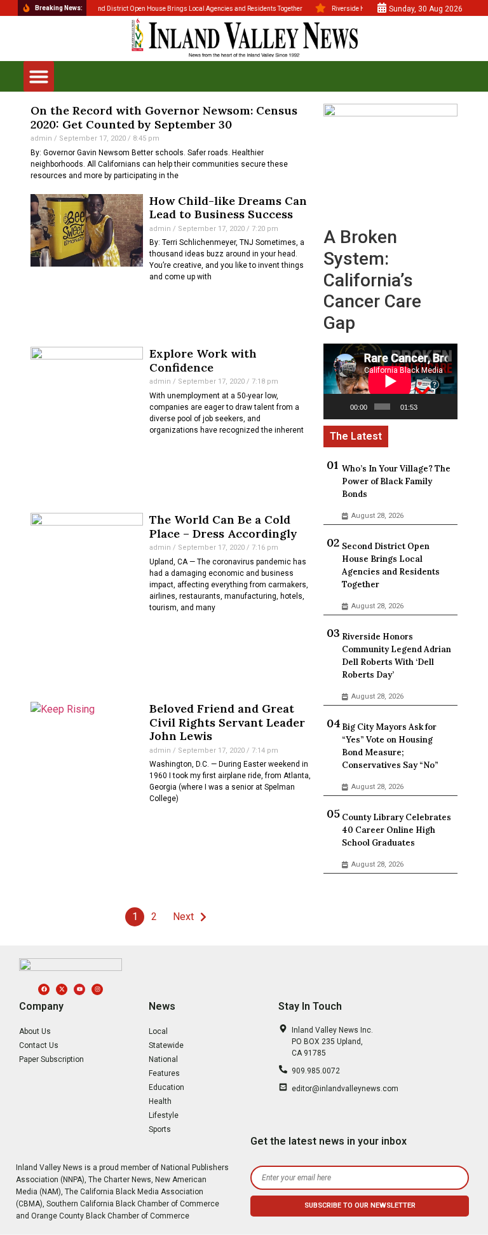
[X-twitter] (61, 989)
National (163, 1059)
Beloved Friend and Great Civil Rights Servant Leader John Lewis (227, 722)
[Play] (340, 406)
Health (160, 1101)
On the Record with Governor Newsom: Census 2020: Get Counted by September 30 (163, 117)
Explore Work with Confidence (203, 360)
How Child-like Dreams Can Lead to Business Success (228, 207)
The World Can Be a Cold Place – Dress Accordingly (223, 526)
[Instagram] (97, 989)
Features (164, 1073)
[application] (390, 381)
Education (166, 1087)
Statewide (166, 1045)
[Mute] (428, 406)
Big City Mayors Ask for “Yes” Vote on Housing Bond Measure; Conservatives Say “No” (390, 746)
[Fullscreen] (444, 406)
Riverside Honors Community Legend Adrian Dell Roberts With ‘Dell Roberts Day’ (396, 655)
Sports (160, 1129)
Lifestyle (164, 1115)
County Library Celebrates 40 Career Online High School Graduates (396, 830)
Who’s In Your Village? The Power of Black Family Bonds (396, 481)
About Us (35, 1031)
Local (158, 1031)
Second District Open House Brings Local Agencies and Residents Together (391, 565)
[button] (39, 76)
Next (183, 917)
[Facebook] (44, 989)
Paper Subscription (51, 1059)
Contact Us (38, 1045)
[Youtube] (79, 989)
